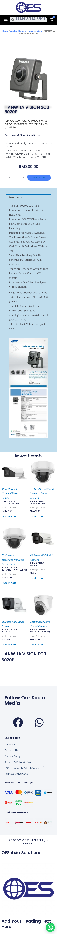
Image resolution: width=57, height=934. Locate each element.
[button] (6, 20)
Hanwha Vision (35, 31)
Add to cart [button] (9, 516)
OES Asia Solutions (21, 853)
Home (5, 31)
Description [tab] (15, 197)
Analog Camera (18, 31)
